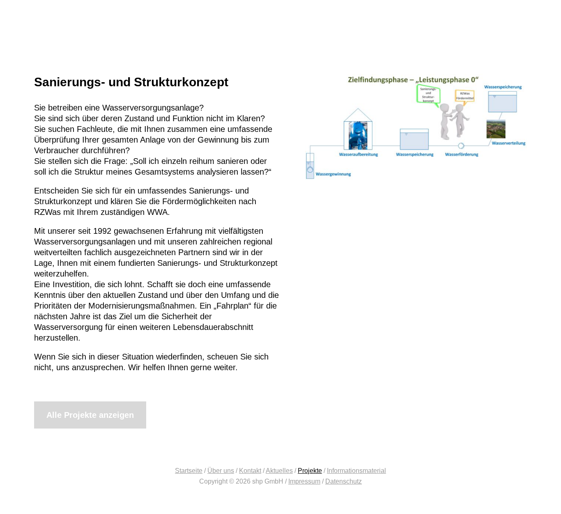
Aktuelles (279, 470)
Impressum (304, 481)
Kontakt (250, 470)
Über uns (220, 470)
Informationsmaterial (356, 470)
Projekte (310, 470)
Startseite (188, 470)
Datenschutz (343, 481)
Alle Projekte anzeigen (90, 414)
